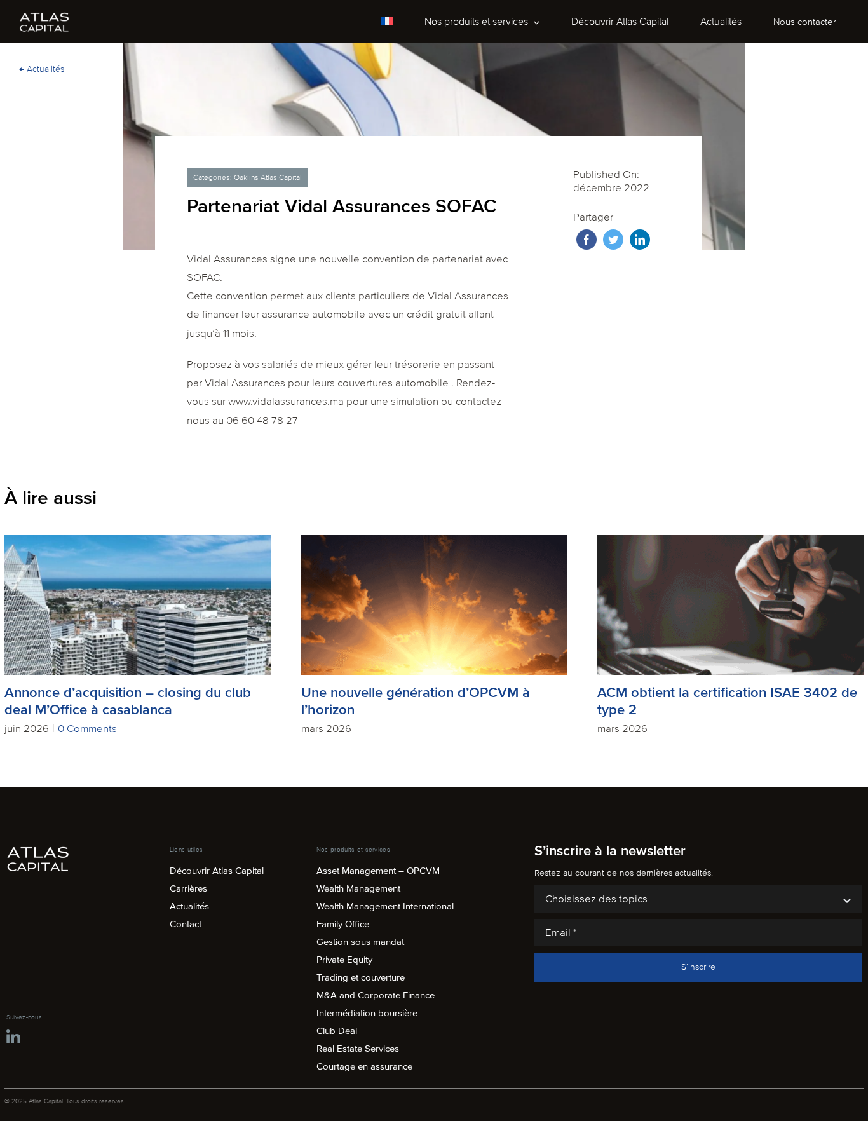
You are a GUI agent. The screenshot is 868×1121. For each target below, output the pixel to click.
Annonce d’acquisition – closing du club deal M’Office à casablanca (127, 701)
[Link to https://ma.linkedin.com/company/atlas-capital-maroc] (13, 1037)
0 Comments (87, 728)
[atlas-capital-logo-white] (44, 16)
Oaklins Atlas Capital (268, 177)
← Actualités (41, 69)
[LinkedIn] (640, 239)
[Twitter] (613, 239)
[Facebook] (586, 239)
